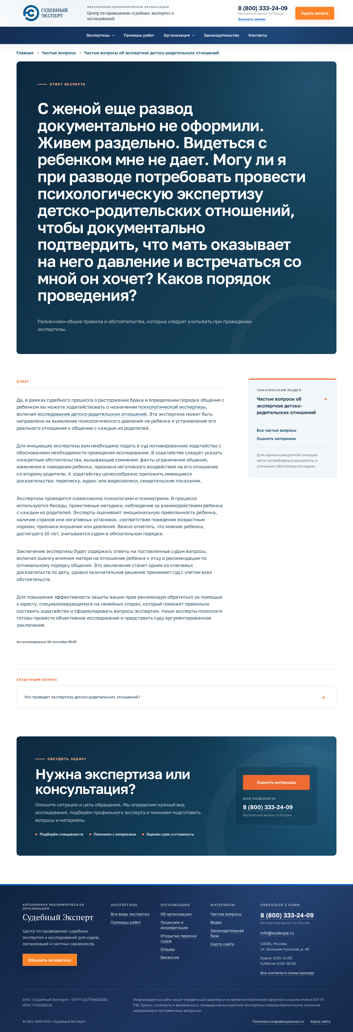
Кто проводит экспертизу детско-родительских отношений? (175, 697)
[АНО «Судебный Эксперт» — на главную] (45, 13)
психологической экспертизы (172, 407)
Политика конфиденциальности (278, 1021)
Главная (25, 52)
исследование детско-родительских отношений (92, 414)
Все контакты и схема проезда (287, 973)
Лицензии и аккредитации (174, 925)
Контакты (257, 35)
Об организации (176, 914)
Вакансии (170, 957)
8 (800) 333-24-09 (263, 8)
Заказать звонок (252, 19)
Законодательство (221, 35)
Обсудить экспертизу (49, 960)
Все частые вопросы (276, 430)
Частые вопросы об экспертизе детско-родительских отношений (151, 52)
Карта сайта (222, 944)
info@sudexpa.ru (277, 932)
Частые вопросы (59, 52)
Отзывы (168, 949)
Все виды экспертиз (130, 914)
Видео (216, 922)
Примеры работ (139, 35)
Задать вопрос (315, 13)
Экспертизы (98, 35)
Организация (177, 35)
